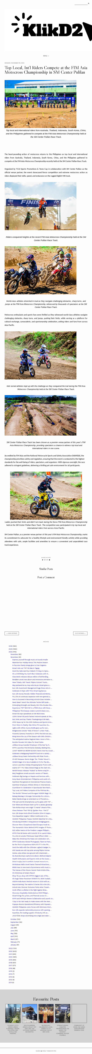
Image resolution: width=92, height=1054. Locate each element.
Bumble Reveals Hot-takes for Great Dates (27, 742)
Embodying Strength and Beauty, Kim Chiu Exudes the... (32, 705)
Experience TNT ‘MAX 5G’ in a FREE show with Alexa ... (32, 708)
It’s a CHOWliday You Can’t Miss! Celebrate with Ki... (30, 674)
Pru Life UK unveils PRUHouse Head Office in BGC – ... (31, 836)
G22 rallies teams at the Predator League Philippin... (31, 830)
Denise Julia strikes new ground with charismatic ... (30, 853)
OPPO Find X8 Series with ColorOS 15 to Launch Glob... (32, 833)
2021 (10, 954)
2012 (10, 980)
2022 (11, 951)
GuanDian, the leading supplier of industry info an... (30, 913)
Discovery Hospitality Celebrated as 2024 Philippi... (30, 893)
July (12, 928)
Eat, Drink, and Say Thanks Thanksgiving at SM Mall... (31, 719)
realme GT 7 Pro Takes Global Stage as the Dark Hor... (31, 768)
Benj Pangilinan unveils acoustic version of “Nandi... (30, 773)
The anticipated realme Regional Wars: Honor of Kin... (31, 739)
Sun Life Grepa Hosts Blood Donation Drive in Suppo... (31, 813)
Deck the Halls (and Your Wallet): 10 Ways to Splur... (30, 671)
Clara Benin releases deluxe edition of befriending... (30, 677)
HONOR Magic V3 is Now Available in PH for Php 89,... (31, 762)
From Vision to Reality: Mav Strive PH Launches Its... (31, 725)
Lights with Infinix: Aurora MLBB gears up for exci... (30, 728)
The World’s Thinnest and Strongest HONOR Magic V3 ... (32, 793)
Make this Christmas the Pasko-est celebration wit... (31, 839)
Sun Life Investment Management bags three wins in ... (32, 688)
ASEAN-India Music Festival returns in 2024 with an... (31, 881)
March (13, 939)
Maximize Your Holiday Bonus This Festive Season (30, 662)
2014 (10, 974)
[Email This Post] (49, 560)
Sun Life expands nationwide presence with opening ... (31, 910)
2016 (10, 968)
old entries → (80, 633)
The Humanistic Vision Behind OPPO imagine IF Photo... (32, 827)
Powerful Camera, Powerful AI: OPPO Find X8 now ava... (32, 734)
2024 (11, 652)
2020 (11, 957)
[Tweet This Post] (42, 560)
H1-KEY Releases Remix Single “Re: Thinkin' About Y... (31, 759)
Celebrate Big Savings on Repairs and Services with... (31, 776)
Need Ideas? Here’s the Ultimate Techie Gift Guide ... (31, 702)
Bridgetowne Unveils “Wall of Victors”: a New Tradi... (31, 731)
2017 (10, 965)
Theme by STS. (51, 1051)
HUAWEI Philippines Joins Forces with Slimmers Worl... (32, 907)
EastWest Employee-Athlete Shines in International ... (32, 785)
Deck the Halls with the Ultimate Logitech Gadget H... (31, 847)
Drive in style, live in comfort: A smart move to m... (30, 861)
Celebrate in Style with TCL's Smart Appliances (29, 691)
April (12, 936)
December (15, 654)
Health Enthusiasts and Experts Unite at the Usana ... (31, 859)
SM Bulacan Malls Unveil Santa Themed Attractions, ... (31, 864)
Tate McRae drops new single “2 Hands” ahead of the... (32, 807)
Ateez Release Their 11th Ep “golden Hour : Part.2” (30, 810)
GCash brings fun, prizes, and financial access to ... (30, 896)
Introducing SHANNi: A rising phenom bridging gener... (31, 822)
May (12, 933)
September (15, 922)
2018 (10, 963)
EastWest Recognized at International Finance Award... (32, 782)
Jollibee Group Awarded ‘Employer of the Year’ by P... (31, 745)
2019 (10, 960)
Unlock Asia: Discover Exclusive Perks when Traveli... (31, 887)
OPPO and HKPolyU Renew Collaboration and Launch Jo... (33, 898)
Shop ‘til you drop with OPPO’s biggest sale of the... (30, 876)
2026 (11, 646)
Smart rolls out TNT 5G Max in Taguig (25, 668)
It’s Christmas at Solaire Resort (23, 873)
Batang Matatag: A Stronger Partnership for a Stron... (31, 796)
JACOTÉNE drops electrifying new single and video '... (31, 916)
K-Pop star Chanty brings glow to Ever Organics (29, 665)
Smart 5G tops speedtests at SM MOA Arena (28, 714)
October (14, 919)
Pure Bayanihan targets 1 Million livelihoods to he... (30, 816)
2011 (10, 982)
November (15, 657)
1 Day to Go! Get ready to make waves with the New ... (32, 901)
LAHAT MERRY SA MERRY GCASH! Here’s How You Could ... (33, 751)
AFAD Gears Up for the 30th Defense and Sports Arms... (32, 722)
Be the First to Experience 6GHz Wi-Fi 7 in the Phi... (31, 844)
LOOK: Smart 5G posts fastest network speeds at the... (32, 716)
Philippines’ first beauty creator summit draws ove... (31, 711)
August (13, 925)
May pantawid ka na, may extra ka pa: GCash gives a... (31, 685)
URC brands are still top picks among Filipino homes (31, 850)
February (14, 942)
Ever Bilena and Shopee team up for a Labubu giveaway (32, 805)
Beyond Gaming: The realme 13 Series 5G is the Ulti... (31, 884)
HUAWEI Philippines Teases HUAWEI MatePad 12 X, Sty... (32, 819)
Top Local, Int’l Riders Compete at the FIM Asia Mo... (31, 790)
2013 (10, 977)
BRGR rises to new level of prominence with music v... (31, 867)
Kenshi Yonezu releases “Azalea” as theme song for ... (31, 770)
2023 (11, 948)
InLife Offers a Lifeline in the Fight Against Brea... (30, 890)
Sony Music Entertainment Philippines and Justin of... (31, 779)
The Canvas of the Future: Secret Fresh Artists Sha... (31, 870)
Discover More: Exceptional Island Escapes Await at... (31, 825)
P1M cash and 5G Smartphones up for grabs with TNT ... (32, 802)
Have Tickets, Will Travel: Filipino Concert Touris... (30, 682)
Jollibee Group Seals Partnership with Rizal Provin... (31, 756)
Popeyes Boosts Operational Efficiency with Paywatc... (32, 904)
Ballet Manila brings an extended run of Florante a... (30, 799)
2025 (11, 649)
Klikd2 (38, 1051)
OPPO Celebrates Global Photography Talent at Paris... (32, 842)
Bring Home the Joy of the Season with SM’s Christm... (32, 736)
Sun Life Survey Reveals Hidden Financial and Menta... (31, 694)
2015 (10, 971)
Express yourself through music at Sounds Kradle (30, 660)
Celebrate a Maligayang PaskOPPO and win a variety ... (31, 753)
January (13, 945)
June (12, 931)
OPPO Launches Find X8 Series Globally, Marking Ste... (31, 748)
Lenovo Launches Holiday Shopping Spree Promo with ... (32, 765)
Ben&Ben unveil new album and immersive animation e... (32, 679)
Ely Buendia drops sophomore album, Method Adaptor (31, 856)
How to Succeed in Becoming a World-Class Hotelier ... (32, 699)
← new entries (11, 633)
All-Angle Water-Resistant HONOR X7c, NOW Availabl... (31, 879)
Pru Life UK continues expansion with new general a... (31, 696)
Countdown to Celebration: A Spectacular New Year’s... (31, 788)
